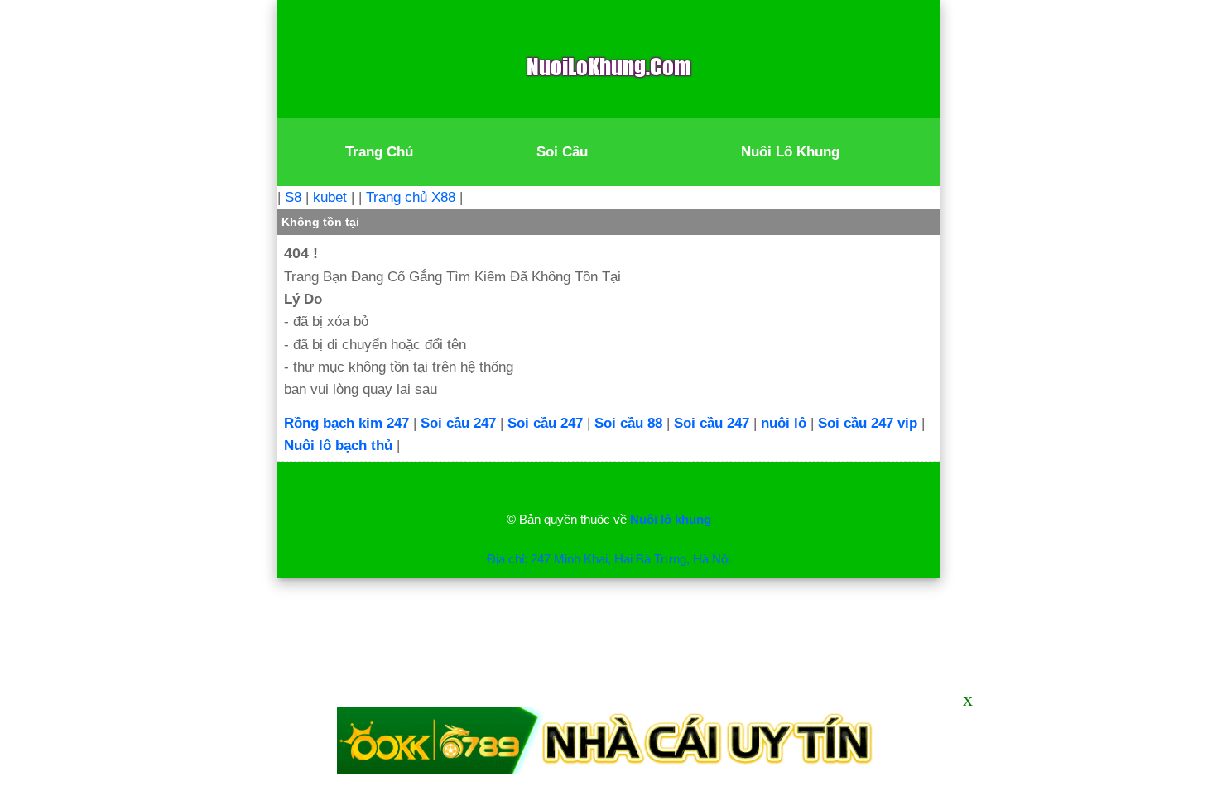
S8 (293, 197)
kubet (330, 197)
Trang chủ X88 (410, 197)
